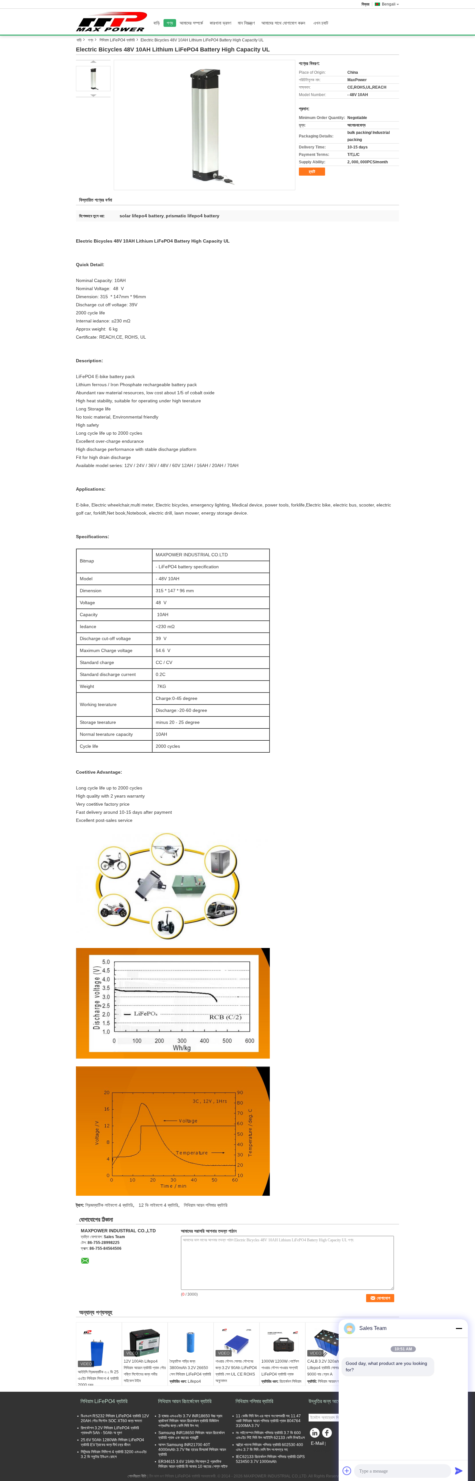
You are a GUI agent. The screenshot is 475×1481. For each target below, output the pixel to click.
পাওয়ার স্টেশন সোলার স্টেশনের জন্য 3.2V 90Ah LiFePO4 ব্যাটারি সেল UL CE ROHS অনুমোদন (236, 1371)
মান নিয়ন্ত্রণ (246, 23)
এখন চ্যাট (320, 23)
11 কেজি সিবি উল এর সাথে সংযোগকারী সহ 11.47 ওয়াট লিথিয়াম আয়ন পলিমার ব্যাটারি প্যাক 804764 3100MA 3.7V (268, 1421)
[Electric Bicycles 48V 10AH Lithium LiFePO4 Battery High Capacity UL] (204, 125)
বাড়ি (156, 23)
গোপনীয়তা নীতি (137, 1476)
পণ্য (170, 23)
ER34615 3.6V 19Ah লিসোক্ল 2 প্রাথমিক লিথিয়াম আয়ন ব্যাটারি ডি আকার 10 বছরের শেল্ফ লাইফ (192, 1464)
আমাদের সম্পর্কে (191, 23)
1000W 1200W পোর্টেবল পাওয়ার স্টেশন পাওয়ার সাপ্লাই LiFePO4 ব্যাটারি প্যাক (280, 1368)
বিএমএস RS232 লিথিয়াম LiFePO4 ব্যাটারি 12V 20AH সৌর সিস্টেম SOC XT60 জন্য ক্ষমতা (115, 1418)
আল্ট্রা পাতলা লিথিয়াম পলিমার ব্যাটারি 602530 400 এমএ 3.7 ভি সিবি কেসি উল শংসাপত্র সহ (269, 1447)
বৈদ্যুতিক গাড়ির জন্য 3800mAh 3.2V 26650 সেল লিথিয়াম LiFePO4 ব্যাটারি (190, 1368)
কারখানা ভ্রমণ (220, 23)
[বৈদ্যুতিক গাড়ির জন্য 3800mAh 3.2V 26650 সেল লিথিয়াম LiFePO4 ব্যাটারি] (190, 1342)
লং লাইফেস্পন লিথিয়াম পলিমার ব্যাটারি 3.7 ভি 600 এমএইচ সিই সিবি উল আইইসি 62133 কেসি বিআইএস (270, 1435)
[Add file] (347, 1471)
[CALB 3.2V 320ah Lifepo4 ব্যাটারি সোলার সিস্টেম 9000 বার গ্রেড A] (328, 1342)
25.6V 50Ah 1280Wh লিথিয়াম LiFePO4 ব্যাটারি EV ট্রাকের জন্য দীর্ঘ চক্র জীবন (112, 1442)
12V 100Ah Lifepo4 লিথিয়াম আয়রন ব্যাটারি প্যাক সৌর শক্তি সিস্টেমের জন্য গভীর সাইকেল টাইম (145, 1371)
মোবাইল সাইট (321, 1451)
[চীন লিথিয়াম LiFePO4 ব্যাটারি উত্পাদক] (113, 21)
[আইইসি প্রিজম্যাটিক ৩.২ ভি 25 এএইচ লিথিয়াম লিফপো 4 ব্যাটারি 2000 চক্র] (98, 1347)
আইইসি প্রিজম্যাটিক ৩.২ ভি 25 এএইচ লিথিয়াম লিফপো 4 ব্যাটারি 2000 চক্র (98, 1378)
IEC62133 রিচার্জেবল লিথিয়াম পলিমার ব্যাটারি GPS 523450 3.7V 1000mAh (270, 1459)
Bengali (389, 4)
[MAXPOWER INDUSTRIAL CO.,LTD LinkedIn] (315, 1434)
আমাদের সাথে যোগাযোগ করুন (283, 23)
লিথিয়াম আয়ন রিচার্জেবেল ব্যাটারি (184, 1401)
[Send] (459, 1471)
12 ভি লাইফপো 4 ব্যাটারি (158, 1205)
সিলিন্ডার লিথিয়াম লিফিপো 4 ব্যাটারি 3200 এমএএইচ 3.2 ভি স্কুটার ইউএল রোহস (114, 1454)
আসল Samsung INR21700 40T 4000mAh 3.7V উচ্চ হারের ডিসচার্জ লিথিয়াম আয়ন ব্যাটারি (192, 1450)
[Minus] (459, 1328)
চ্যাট (312, 171)
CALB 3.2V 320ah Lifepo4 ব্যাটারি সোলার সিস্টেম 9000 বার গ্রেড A (328, 1368)
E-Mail (317, 1443)
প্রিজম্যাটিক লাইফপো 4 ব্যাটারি (109, 1205)
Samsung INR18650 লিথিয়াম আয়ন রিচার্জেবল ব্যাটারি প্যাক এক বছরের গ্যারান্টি (191, 1435)
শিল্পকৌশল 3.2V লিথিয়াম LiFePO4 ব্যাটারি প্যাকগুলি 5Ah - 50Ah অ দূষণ (110, 1430)
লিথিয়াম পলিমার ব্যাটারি (254, 1401)
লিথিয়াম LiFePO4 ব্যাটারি (117, 40)
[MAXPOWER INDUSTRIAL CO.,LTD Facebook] (328, 1434)
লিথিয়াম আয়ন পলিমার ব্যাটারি (205, 1205)
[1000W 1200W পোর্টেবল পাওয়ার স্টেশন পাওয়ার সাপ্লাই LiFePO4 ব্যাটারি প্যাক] (282, 1342)
